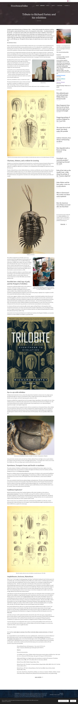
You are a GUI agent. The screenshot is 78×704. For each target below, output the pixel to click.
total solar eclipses (35, 632)
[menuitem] (38, 5)
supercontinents (27, 596)
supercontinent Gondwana (12, 494)
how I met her (41, 637)
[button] (67, 5)
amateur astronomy (43, 632)
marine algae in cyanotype (19, 632)
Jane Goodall (41, 55)
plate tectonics (26, 475)
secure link (59, 64)
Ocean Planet (27, 632)
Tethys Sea (9, 612)
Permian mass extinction (23, 471)
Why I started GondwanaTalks (62, 52)
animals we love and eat (14, 638)
